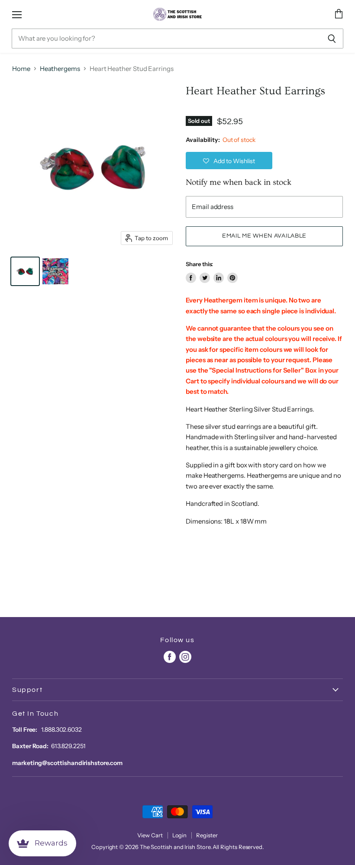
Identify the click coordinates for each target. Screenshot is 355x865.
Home (21, 68)
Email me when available (264, 236)
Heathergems (60, 68)
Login (179, 835)
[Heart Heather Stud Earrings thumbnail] (25, 271)
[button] (229, 160)
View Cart (149, 835)
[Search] (331, 38)
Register (206, 835)
